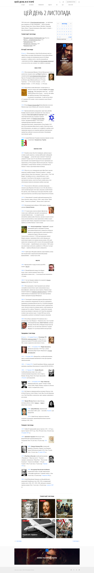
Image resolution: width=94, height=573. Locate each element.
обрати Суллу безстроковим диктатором (43, 61)
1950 (29, 446)
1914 (22, 105)
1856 (44, 452)
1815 (22, 356)
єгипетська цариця (32, 339)
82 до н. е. (23, 53)
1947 (22, 153)
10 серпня (23, 432)
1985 (29, 469)
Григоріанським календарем (37, 22)
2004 (22, 299)
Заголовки (31, 4)
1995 (22, 479)
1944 (22, 391)
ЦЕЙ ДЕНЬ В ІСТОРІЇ (24, 2)
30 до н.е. (35, 337)
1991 (22, 264)
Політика (25, 500)
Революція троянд (28, 45)
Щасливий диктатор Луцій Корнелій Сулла (34, 38)
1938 (22, 138)
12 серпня (30, 337)
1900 (48, 475)
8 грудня (28, 356)
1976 (22, 205)
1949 (22, 401)
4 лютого (48, 485)
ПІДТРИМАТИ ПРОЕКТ (71, 1)
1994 (39, 381)
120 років (23, 377)
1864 (32, 356)
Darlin (42, 403)
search (60, 2)
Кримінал (60, 500)
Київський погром (28, 41)
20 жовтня (35, 381)
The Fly (27, 266)
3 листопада (75, 541)
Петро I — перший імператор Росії (32, 40)
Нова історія (38, 68)
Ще (63, 4)
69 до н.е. (23, 337)
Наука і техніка (26, 520)
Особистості (42, 500)
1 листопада (18, 541)
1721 (22, 72)
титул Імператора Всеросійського (38, 76)
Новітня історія (38, 149)
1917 (22, 111)
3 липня (28, 364)
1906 (22, 370)
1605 (22, 436)
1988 (29, 226)
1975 (22, 197)
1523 (46, 440)
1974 (31, 364)
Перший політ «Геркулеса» (30, 43)
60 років (49, 410)
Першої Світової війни (33, 105)
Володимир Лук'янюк (30, 569)
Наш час (38, 260)
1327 (22, 429)
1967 (52, 485)
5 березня (45, 463)
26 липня (40, 452)
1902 (22, 364)
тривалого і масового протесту (39, 291)
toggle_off (79, 2)
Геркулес (27, 157)
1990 (22, 251)
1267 (27, 432)
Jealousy (37, 403)
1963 (22, 186)
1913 (29, 381)
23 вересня (44, 475)
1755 (29, 346)
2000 (22, 270)
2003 (22, 286)
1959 (22, 170)
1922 (22, 465)
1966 (29, 408)
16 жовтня (35, 346)
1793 (39, 346)
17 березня (28, 370)
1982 (22, 211)
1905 (22, 87)
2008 (22, 319)
